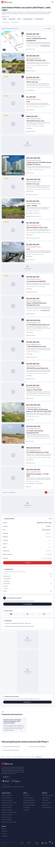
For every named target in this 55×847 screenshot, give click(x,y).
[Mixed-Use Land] (27, 84)
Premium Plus (45, 800)
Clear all (50, 518)
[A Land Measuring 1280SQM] (27, 284)
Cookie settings (37, 843)
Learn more (5, 776)
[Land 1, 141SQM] (27, 208)
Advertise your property (47, 795)
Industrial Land (6, 581)
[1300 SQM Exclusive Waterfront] (27, 371)
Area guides (26, 810)
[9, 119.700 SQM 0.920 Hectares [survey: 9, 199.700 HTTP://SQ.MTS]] (27, 412)
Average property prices (29, 802)
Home (3, 756)
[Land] (27, 103)
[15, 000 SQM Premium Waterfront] (27, 328)
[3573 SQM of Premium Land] (27, 63)
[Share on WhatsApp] (44, 614)
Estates (4, 19)
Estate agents (26, 795)
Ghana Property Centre (18, 786)
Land (15, 756)
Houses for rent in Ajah (7, 814)
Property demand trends (29, 800)
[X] (45, 843)
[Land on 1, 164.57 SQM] (27, 392)
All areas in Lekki (14, 22)
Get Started (27, 702)
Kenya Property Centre (7, 786)
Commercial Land (7, 578)
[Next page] (52, 492)
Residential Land (6, 576)
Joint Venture (9, 756)
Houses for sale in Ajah (7, 819)
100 (51, 591)
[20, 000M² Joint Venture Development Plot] (27, 434)
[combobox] (31, 522)
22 (51, 583)
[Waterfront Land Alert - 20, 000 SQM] (27, 478)
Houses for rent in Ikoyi (7, 805)
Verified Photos (45, 805)
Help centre (4, 831)
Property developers (28, 797)
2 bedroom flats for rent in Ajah (9, 822)
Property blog (26, 807)
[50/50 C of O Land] (27, 187)
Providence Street (39, 19)
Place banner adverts (47, 807)
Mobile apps (4, 836)
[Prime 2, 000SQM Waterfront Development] (27, 41)
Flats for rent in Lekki (6, 797)
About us (4, 828)
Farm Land (5, 586)
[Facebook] (42, 843)
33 (51, 576)
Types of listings (46, 797)
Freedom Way (12, 19)
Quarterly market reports (29, 805)
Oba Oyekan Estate (27, 19)
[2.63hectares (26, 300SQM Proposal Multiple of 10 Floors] (27, 165)
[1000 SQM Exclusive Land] (27, 124)
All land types (6, 22)
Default (47, 28)
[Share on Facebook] (11, 614)
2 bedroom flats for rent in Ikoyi (9, 812)
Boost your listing (46, 802)
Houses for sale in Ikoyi (7, 810)
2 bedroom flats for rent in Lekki (9, 802)
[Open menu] (52, 2)
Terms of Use (29, 843)
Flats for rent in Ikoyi (6, 807)
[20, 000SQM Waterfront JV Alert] (27, 455)
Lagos (28, 756)
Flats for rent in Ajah (6, 817)
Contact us (4, 833)
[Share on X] (27, 614)
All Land (5, 591)
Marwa (19, 19)
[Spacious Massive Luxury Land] (27, 230)
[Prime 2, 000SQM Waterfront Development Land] (27, 306)
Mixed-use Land (6, 583)
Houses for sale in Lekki (7, 800)
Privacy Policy (22, 843)
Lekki (33, 756)
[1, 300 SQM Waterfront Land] (27, 349)
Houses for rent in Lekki (7, 795)
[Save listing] (22, 33)
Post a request (28, 604)
